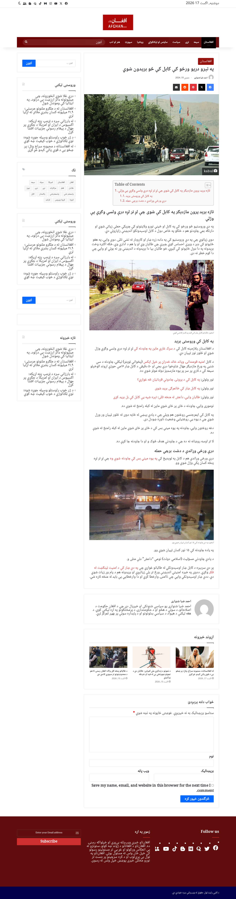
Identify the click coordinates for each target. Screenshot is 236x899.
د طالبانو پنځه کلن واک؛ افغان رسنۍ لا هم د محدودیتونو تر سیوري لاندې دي (108, 672)
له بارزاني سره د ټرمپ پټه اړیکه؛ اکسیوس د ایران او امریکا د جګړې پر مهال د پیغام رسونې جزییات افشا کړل (48, 126)
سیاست (176, 42)
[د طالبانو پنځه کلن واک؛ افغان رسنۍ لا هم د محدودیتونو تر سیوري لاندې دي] (108, 657)
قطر (62, 188)
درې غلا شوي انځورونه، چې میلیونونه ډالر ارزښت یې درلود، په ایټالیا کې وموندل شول (50, 100)
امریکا (50, 182)
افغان (72, 182)
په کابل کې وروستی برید (139, 196)
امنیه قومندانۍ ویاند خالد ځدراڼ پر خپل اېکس (174, 362)
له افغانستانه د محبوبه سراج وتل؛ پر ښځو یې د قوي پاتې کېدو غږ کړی (195, 672)
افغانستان (209, 42)
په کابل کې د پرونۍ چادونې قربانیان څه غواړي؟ (168, 380)
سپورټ (128, 42)
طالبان (71, 188)
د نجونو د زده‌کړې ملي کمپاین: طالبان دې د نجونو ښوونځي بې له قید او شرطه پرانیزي (152, 674)
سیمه (196, 42)
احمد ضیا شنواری (200, 78)
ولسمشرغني (54, 194)
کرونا (72, 200)
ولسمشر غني (69, 194)
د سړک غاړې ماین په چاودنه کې (154, 349)
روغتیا (140, 42)
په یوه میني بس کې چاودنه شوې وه (133, 459)
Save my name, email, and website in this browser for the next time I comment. (153, 788)
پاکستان (42, 194)
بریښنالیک (207, 771)
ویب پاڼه (143, 771)
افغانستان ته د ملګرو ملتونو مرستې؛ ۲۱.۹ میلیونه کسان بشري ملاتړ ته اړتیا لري (48, 112)
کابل (32, 194)
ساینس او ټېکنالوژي (158, 42)
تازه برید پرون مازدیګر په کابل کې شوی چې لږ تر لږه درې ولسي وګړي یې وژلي (164, 190)
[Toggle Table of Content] (206, 185)
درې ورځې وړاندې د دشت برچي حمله (146, 201)
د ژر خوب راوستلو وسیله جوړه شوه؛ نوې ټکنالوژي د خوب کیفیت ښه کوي (48, 139)
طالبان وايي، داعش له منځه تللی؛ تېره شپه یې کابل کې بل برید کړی (156, 397)
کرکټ (48, 200)
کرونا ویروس (60, 200)
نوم (211, 756)
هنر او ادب (114, 42)
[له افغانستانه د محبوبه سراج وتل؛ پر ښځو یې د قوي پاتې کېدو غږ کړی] (195, 657)
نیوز (28, 188)
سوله (42, 182)
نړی (44, 188)
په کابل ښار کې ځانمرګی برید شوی (177, 389)
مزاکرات (53, 188)
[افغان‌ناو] (118, 22)
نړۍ (187, 42)
